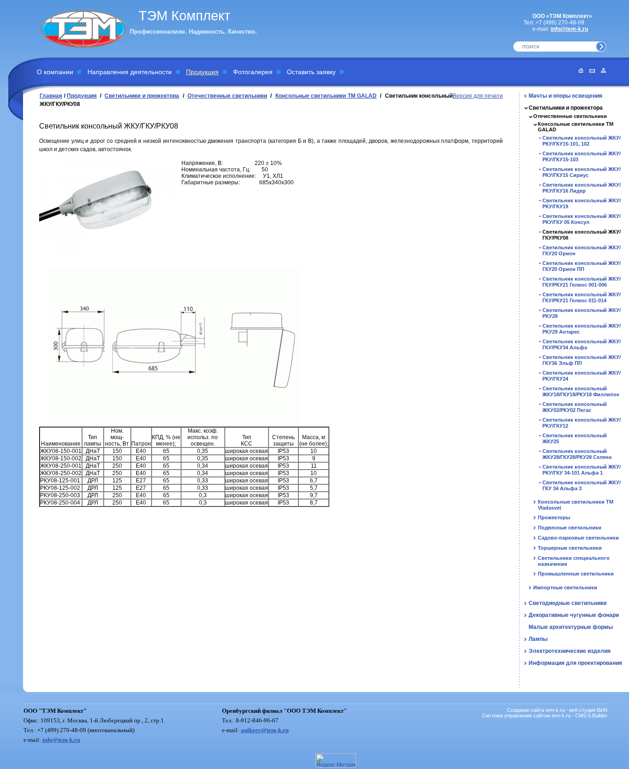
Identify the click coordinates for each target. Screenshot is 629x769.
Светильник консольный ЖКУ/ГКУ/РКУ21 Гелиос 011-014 (581, 297)
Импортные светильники (565, 587)
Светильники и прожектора (142, 96)
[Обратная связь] (590, 71)
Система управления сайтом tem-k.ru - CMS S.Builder (544, 715)
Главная (51, 96)
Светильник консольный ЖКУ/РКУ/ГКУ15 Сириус (581, 172)
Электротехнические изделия (570, 651)
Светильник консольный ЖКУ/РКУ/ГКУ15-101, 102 (581, 141)
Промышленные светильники (576, 573)
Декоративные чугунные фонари (574, 615)
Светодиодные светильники (567, 603)
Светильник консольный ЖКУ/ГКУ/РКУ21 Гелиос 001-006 (581, 282)
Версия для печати (478, 96)
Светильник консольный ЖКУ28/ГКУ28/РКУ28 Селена (577, 454)
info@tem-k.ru (569, 29)
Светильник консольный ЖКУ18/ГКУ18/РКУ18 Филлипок (580, 391)
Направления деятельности (129, 72)
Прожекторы (554, 517)
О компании (55, 72)
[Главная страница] (578, 71)
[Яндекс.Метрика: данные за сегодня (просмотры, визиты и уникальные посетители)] (335, 760)
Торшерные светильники (570, 548)
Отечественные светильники (227, 96)
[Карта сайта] (601, 71)
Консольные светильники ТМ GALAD (326, 96)
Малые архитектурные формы (571, 627)
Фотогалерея (253, 72)
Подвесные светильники (569, 527)
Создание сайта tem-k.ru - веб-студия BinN (557, 710)
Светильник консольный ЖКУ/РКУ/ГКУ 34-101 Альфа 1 (581, 469)
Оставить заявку (311, 72)
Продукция (202, 72)
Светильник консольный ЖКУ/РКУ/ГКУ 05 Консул (581, 219)
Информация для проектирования (575, 663)
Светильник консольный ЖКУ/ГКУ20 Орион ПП (581, 266)
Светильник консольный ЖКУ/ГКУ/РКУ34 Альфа (581, 344)
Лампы (538, 639)
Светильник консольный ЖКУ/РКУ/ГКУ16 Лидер (581, 188)
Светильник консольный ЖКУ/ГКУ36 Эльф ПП (581, 360)
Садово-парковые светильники (578, 537)
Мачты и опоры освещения (565, 96)
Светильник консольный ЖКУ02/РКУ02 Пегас (574, 407)
